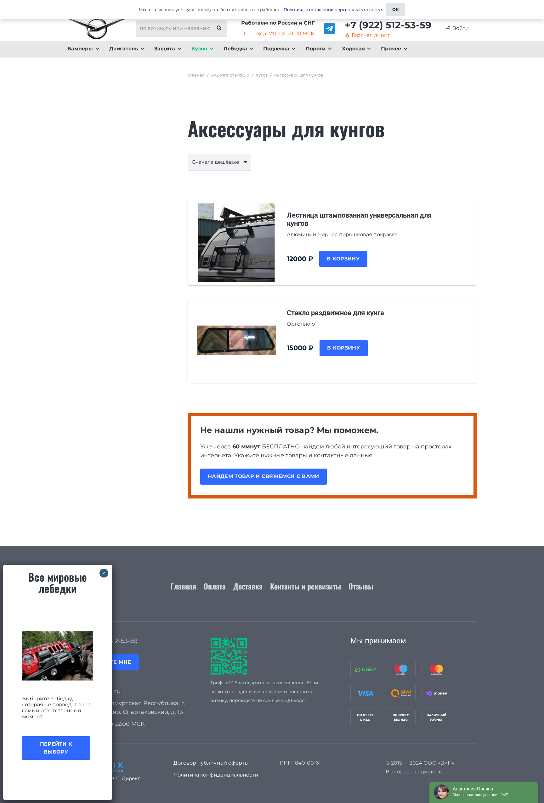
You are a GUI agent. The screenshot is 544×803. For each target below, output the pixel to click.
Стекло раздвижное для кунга (335, 313)
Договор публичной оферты (211, 763)
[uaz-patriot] (96, 28)
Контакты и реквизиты (305, 586)
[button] (96, 49)
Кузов (262, 75)
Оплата (215, 586)
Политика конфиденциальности (215, 775)
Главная (196, 75)
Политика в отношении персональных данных (333, 9)
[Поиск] (219, 28)
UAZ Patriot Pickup (230, 75)
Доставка (248, 586)
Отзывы (360, 586)
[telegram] (329, 28)
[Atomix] (112, 765)
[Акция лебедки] (57, 656)
